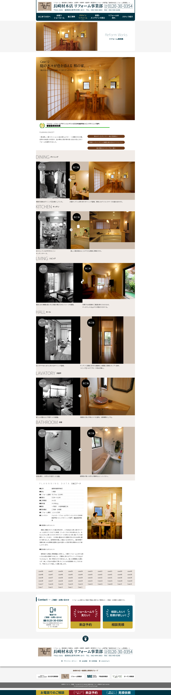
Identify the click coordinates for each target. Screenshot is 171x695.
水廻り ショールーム (59, 16)
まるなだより (105, 661)
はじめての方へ (44, 16)
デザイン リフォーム (82, 16)
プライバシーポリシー (70, 661)
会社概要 (84, 661)
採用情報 (94, 661)
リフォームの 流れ (113, 16)
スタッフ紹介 (127, 16)
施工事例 (71, 16)
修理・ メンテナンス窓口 (98, 16)
